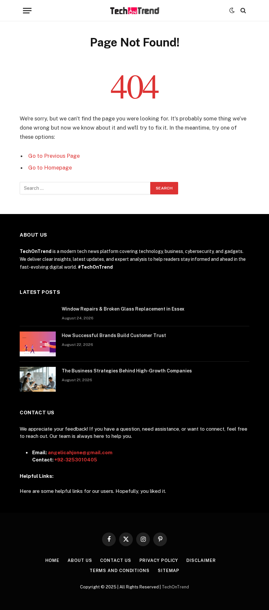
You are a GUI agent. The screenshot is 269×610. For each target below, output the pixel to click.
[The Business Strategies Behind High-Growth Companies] (38, 379)
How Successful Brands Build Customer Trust (114, 335)
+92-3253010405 (75, 459)
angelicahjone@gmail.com (80, 452)
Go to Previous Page (54, 155)
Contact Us (115, 560)
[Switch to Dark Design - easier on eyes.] (232, 10)
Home (52, 560)
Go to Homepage (50, 167)
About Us (80, 560)
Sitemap (168, 570)
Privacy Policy (158, 560)
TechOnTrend (175, 586)
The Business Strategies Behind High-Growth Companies (127, 370)
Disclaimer (201, 560)
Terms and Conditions (120, 570)
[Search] (242, 10)
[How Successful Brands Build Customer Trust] (38, 344)
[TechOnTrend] (134, 11)
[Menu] (27, 10)
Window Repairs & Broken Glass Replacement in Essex (123, 309)
